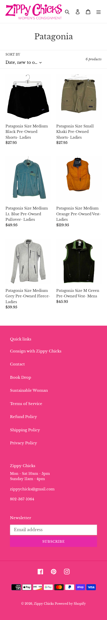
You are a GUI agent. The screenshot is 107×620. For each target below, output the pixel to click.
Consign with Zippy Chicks (35, 351)
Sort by (12, 54)
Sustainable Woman (29, 390)
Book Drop (20, 377)
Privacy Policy (23, 443)
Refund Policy (23, 416)
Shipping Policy (25, 430)
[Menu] (98, 11)
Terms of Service (26, 403)
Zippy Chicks (44, 603)
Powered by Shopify (70, 603)
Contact (17, 364)
